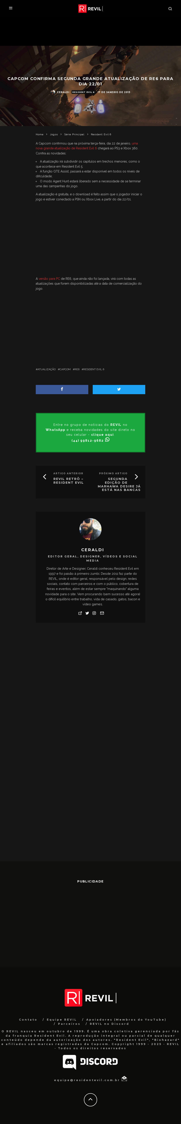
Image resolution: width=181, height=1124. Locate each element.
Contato (28, 1019)
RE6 (77, 369)
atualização (47, 369)
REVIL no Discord (109, 1023)
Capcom (65, 369)
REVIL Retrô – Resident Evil (68, 481)
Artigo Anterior (68, 473)
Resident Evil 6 (83, 92)
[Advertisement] (90, 240)
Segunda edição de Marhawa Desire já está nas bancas (119, 484)
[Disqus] (90, 691)
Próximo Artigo (113, 473)
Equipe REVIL (62, 1019)
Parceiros (69, 1023)
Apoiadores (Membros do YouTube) (126, 1019)
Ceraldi (63, 92)
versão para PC (49, 278)
